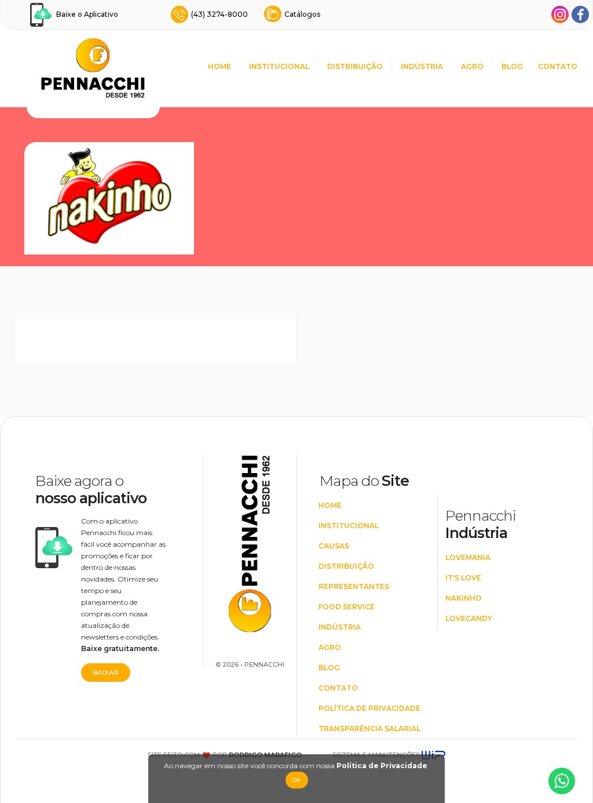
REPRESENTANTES (354, 586)
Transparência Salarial (369, 728)
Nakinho (463, 598)
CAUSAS (334, 546)
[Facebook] (580, 14)
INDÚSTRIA (422, 66)
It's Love (463, 577)
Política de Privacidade (381, 765)
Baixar (106, 672)
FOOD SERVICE (347, 606)
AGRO (472, 66)
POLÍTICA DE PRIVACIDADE (369, 708)
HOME (219, 66)
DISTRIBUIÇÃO (355, 66)
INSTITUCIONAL (279, 66)
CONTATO (557, 66)
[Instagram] (560, 14)
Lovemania (467, 557)
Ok (296, 780)
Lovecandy (468, 618)
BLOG (512, 66)
